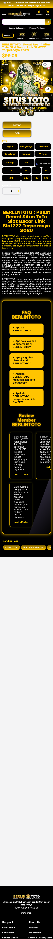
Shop (4, 14)
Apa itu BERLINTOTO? (22, 329)
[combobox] (23, 22)
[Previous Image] (5, 89)
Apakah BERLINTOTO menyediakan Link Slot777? (24, 398)
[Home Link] (19, 13)
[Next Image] (48, 89)
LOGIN (17, 133)
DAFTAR (17, 125)
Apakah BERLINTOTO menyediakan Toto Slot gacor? (24, 378)
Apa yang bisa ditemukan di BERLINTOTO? (23, 360)
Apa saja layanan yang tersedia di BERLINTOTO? (24, 344)
